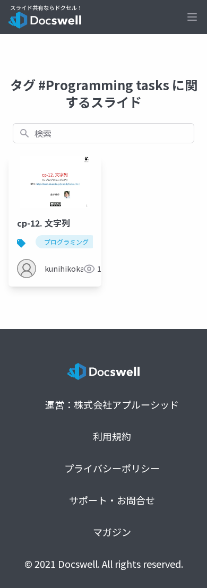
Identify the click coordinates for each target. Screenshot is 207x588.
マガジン (112, 532)
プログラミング (66, 241)
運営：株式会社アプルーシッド (112, 404)
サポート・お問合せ (112, 500)
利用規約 (112, 436)
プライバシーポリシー (112, 468)
